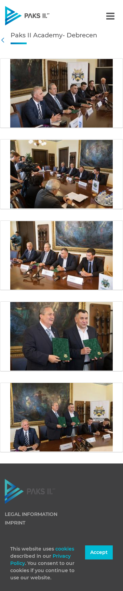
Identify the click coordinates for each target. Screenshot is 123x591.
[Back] (4, 40)
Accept (99, 552)
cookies (64, 549)
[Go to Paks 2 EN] (39, 15)
